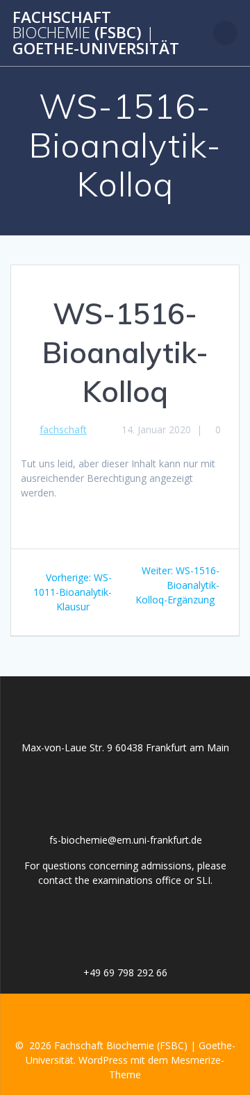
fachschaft (63, 429)
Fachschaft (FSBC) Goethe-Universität (95, 33)
